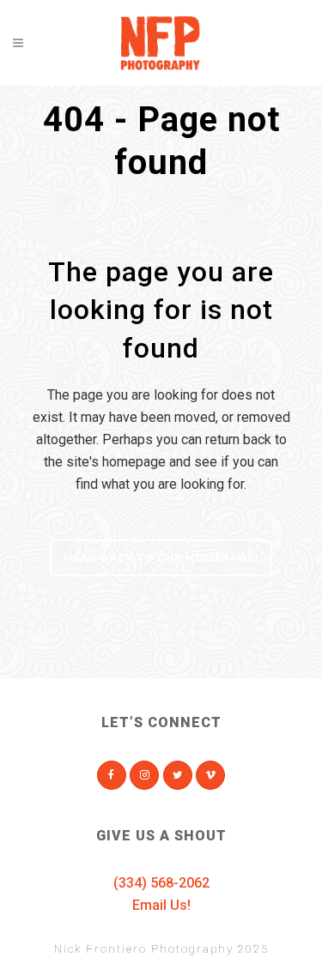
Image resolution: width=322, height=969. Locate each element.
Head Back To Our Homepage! (161, 557)
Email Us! (161, 905)
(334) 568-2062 (161, 883)
